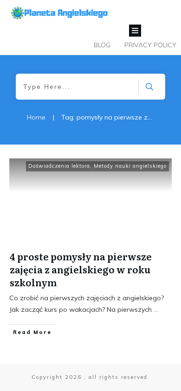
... (156, 309)
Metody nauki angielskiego (130, 166)
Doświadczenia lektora (59, 166)
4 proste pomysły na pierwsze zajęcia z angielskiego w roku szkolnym (81, 269)
